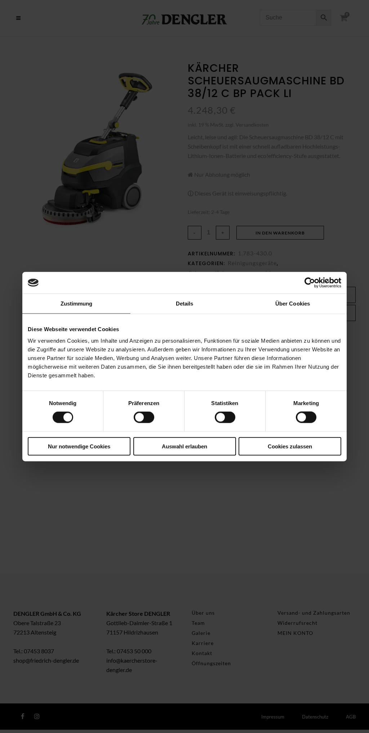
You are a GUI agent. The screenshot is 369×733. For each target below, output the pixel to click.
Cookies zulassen (290, 446)
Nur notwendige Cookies (79, 446)
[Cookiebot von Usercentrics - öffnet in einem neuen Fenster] (309, 282)
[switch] (144, 417)
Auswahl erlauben (184, 446)
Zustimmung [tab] (77, 303)
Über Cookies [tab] (292, 303)
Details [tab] (185, 303)
